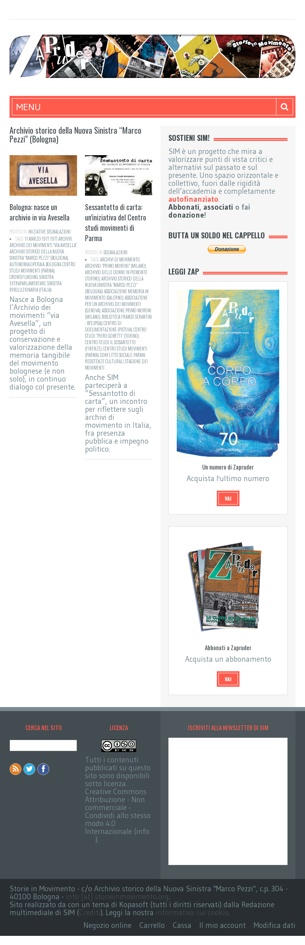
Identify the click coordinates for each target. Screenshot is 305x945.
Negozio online (107, 925)
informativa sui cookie (192, 912)
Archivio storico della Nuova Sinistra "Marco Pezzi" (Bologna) (39, 254)
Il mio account (222, 925)
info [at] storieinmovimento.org (117, 896)
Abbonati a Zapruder (228, 647)
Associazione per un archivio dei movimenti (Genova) (116, 304)
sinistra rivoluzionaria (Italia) (36, 286)
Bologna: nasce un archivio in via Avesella (39, 212)
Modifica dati (274, 925)
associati (218, 207)
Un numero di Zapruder (228, 466)
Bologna (53, 264)
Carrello (152, 925)
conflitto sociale (116, 355)
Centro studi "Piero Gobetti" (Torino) (116, 332)
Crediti (89, 912)
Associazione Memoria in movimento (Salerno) (117, 294)
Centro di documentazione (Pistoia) (108, 326)
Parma (139, 355)
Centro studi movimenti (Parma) (42, 267)
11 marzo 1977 (37, 239)
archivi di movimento (120, 259)
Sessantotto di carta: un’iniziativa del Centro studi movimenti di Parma (115, 222)
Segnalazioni (59, 231)
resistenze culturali (104, 361)
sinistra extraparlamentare (32, 280)
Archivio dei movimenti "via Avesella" (43, 245)
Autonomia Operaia (27, 264)
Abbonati (183, 207)
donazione (186, 215)
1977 (53, 239)
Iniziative (37, 231)
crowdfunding (24, 277)
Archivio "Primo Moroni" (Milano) (115, 266)
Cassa (182, 925)
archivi (65, 239)
